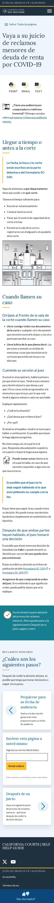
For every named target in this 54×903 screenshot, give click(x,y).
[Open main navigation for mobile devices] (49, 11)
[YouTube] (13, 862)
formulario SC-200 (12, 572)
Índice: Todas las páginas (23, 24)
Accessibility (9, 876)
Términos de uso (10, 885)
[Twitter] (4, 862)
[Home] (23, 11)
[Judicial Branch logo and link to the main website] (27, 3)
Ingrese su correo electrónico (22, 750)
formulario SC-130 (34, 568)
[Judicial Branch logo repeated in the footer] (27, 870)
